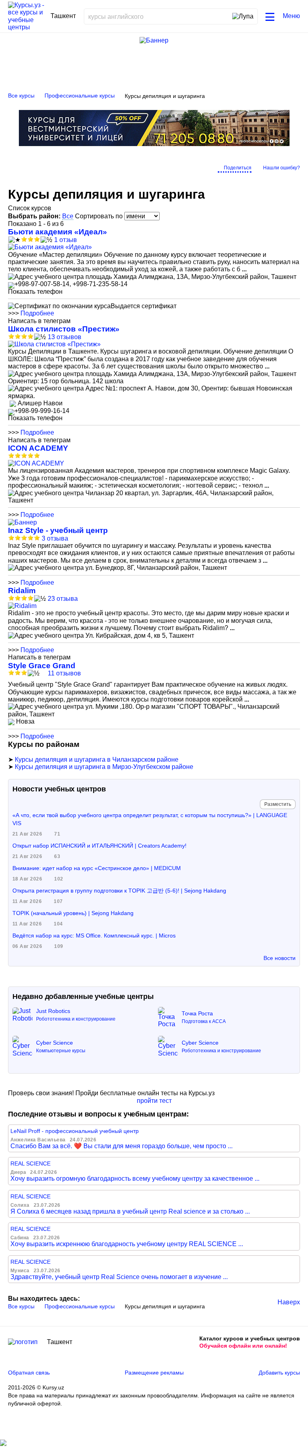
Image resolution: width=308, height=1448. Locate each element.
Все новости (279, 958)
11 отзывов (64, 673)
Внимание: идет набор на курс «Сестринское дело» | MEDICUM (96, 868)
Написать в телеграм (39, 320)
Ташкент (59, 1341)
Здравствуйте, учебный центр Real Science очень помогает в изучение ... (119, 1276)
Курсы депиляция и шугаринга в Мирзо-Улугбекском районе (104, 766)
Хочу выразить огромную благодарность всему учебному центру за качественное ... (134, 1178)
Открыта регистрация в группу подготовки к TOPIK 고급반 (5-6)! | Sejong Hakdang (119, 890)
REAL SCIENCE (30, 1163)
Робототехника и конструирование (76, 1019)
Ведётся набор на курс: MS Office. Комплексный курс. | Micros (94, 935)
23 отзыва (63, 598)
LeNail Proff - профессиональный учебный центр (74, 1131)
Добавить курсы (279, 1372)
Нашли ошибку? (281, 168)
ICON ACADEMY (38, 448)
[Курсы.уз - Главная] (26, 16)
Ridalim (22, 590)
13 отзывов (64, 337)
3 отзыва (55, 538)
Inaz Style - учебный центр (58, 530)
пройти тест (154, 1100)
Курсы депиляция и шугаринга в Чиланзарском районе (96, 759)
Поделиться (237, 168)
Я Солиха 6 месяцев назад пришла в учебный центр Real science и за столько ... (130, 1211)
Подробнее (37, 313)
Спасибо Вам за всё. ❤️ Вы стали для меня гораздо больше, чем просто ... (121, 1146)
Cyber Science (54, 1042)
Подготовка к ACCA (204, 1021)
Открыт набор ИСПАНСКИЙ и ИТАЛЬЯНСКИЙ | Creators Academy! (99, 845)
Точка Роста (197, 1013)
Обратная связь (29, 1372)
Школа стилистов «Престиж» (64, 329)
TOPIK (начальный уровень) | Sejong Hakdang (73, 913)
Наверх (289, 1302)
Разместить (277, 804)
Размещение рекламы (154, 1372)
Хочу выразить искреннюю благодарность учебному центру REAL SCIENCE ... (126, 1244)
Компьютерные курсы (60, 1050)
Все (67, 216)
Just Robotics (53, 1011)
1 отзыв (65, 239)
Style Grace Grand (41, 665)
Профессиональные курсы (80, 95)
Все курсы (21, 95)
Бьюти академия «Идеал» (57, 232)
